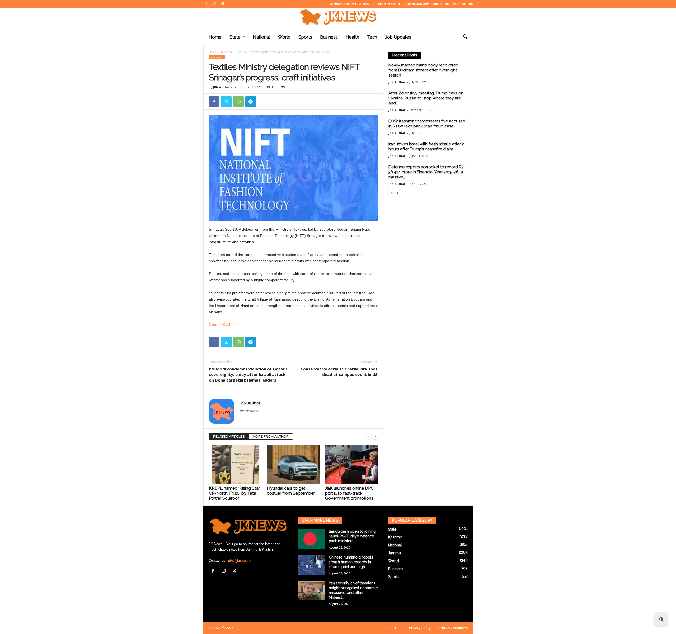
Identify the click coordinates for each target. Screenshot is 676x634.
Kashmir (395, 537)
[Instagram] (215, 4)
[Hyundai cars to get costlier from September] (293, 464)
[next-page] (375, 437)
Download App (416, 4)
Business (329, 37)
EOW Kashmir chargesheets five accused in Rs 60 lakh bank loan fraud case (426, 123)
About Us (441, 4)
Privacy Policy (420, 627)
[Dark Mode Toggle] (661, 619)
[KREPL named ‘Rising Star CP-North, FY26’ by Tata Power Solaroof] (235, 464)
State (235, 37)
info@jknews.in (239, 561)
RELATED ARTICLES (229, 436)
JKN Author (221, 87)
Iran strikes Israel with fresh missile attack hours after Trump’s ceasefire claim (426, 146)
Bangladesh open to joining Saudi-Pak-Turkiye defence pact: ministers (352, 536)
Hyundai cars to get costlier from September (291, 491)
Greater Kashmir (223, 324)
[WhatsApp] (238, 101)
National (261, 37)
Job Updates (398, 37)
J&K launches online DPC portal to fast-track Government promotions (349, 493)
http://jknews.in (249, 410)
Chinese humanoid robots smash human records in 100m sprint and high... (351, 562)
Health (352, 37)
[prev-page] (369, 437)
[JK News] (338, 17)
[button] (465, 37)
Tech (372, 37)
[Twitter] (223, 4)
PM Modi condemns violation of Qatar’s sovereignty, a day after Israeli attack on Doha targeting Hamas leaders (248, 374)
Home (215, 37)
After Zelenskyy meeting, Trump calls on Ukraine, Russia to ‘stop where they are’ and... (425, 98)
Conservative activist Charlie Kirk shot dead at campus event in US (339, 371)
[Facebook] (206, 4)
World (284, 37)
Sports (305, 37)
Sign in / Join (389, 4)
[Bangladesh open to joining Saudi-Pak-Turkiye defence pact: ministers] (311, 539)
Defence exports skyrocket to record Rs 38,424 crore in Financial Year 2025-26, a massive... (425, 172)
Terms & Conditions (452, 627)
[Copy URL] (262, 101)
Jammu (394, 553)
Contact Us (463, 4)
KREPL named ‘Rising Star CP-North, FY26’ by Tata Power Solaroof (234, 493)
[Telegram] (250, 101)
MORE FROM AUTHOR (271, 436)
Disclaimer (394, 627)
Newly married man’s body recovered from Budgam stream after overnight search (423, 70)
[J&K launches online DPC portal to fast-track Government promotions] (351, 464)
